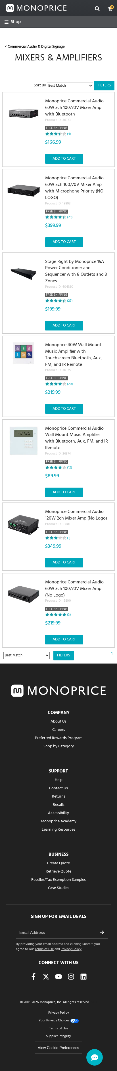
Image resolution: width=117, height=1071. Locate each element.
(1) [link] (68, 538)
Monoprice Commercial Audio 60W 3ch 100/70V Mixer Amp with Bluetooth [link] (74, 114)
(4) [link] (69, 134)
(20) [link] (70, 384)
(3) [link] (69, 615)
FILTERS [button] (104, 85)
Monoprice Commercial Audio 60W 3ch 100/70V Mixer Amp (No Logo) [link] (74, 595)
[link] (13, 22)
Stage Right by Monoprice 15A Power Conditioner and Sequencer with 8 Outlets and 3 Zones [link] (76, 278)
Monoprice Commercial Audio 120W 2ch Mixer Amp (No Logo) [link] (76, 522)
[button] (110, 9)
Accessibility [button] (58, 813)
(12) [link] (69, 467)
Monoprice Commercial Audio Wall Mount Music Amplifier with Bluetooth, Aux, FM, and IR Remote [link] (76, 445)
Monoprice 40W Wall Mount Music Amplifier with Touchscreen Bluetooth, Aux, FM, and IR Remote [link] (73, 361)
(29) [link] (70, 217)
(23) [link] (70, 301)
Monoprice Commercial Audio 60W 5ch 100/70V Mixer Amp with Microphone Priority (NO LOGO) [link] (74, 194)
